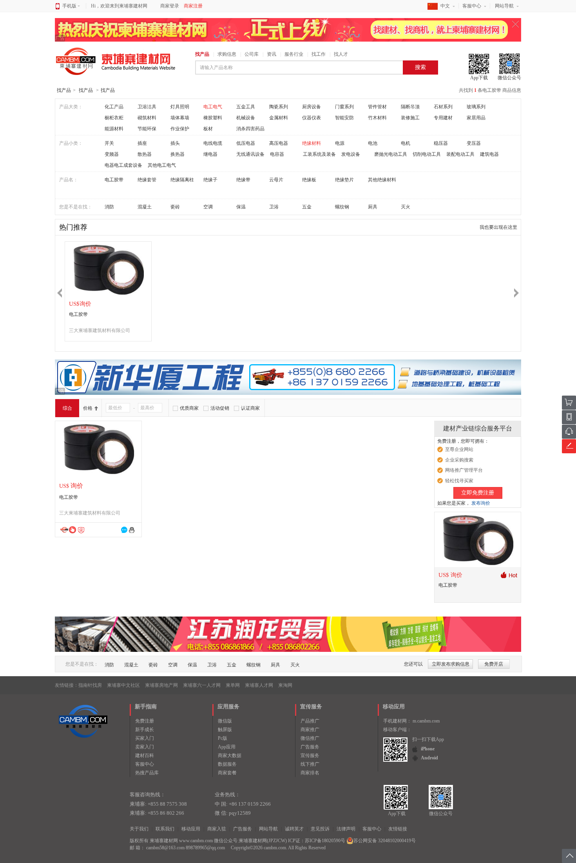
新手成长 (144, 729)
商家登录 (169, 6)
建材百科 (144, 755)
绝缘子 (210, 179)
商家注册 (193, 6)
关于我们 (139, 829)
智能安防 (344, 117)
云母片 (276, 179)
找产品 (202, 54)
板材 (208, 128)
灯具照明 (179, 106)
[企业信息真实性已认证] (81, 530)
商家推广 (310, 729)
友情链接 (397, 829)
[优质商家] (72, 529)
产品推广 (310, 721)
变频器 (112, 154)
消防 (109, 207)
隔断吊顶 (410, 106)
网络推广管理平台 (464, 470)
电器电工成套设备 (123, 165)
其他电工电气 (162, 165)
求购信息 (226, 54)
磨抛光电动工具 (390, 154)
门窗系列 (344, 106)
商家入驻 (216, 829)
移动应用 (190, 829)
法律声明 (346, 829)
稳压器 (441, 143)
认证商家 (250, 408)
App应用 (226, 747)
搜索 (420, 67)
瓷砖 (175, 207)
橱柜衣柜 (114, 117)
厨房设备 (311, 106)
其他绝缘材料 (382, 179)
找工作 (319, 54)
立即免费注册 (477, 493)
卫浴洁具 (147, 106)
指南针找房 (90, 685)
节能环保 (147, 128)
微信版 (225, 721)
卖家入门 (144, 747)
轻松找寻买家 (459, 480)
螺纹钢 (342, 207)
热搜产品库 (147, 772)
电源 (339, 143)
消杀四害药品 (250, 128)
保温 (241, 207)
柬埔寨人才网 (259, 685)
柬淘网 (285, 685)
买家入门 (144, 738)
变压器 (474, 143)
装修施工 (410, 117)
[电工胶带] (108, 269)
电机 (405, 143)
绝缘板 (309, 179)
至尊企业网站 (459, 449)
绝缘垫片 (344, 179)
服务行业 (293, 54)
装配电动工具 (460, 154)
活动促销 (219, 408)
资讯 (271, 54)
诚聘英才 (294, 829)
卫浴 (274, 207)
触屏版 (225, 729)
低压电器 (245, 143)
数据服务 (227, 764)
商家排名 (310, 772)
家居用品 (476, 117)
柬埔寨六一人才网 (202, 685)
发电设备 (350, 154)
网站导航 (504, 6)
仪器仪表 (311, 117)
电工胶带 (114, 179)
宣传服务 (310, 755)
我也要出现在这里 (498, 227)
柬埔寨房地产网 (161, 685)
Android (429, 758)
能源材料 (114, 128)
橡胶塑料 (212, 117)
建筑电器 (489, 154)
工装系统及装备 (319, 154)
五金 (307, 207)
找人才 (341, 54)
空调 (208, 207)
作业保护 (179, 128)
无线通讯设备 (250, 154)
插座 (142, 143)
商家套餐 (227, 772)
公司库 (252, 54)
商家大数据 (229, 755)
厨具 (372, 207)
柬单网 (233, 685)
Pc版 (222, 738)
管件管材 (377, 106)
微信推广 (310, 738)
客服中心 (471, 6)
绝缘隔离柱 (182, 179)
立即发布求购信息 (450, 664)
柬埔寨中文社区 (123, 685)
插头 (175, 143)
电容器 (277, 154)
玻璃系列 (476, 106)
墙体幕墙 (179, 117)
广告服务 (310, 747)
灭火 (405, 207)
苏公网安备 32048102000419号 (384, 840)
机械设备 (245, 117)
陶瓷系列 (278, 106)
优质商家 (189, 408)
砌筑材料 (147, 117)
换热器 (177, 154)
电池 (372, 143)
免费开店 (493, 664)
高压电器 (278, 143)
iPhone (428, 749)
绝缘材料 (311, 143)
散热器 (145, 154)
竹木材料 (377, 117)
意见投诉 (320, 829)
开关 (109, 143)
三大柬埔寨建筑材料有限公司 (99, 330)
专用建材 (443, 117)
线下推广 (310, 764)
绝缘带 (243, 179)
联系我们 (165, 829)
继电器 (210, 154)
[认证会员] (64, 529)
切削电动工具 (427, 154)
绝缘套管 (147, 179)
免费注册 (144, 721)
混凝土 (145, 207)
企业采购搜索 (459, 460)
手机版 (69, 6)
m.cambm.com (426, 721)
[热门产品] (509, 574)
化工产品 (114, 106)
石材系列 (443, 106)
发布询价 (480, 503)
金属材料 (278, 117)
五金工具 (245, 106)
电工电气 (212, 106)
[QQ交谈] (133, 530)
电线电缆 (212, 143)
